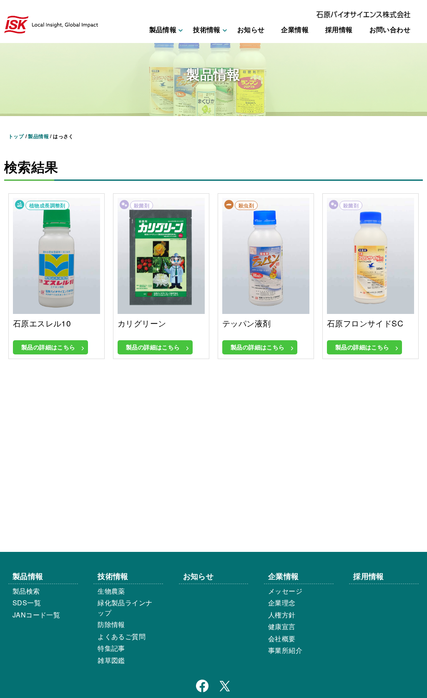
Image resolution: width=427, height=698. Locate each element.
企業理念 (282, 602)
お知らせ (251, 29)
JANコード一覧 (36, 615)
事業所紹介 (285, 650)
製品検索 (26, 591)
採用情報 (339, 29)
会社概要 (282, 638)
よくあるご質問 (122, 636)
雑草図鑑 (111, 660)
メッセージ (285, 591)
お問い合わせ (389, 29)
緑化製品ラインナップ (125, 607)
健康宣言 (282, 626)
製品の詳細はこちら (48, 347)
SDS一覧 (27, 602)
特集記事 (111, 648)
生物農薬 (111, 591)
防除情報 (111, 624)
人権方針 (282, 615)
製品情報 (28, 576)
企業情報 (295, 29)
